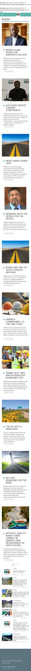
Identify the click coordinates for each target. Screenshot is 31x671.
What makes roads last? (17, 161)
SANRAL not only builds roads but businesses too (16, 375)
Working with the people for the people (16, 216)
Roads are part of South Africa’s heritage (16, 270)
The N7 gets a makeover (14, 427)
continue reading (8, 71)
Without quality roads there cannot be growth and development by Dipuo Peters (16, 539)
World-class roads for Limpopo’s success (16, 52)
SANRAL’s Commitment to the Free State (15, 321)
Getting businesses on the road (16, 480)
